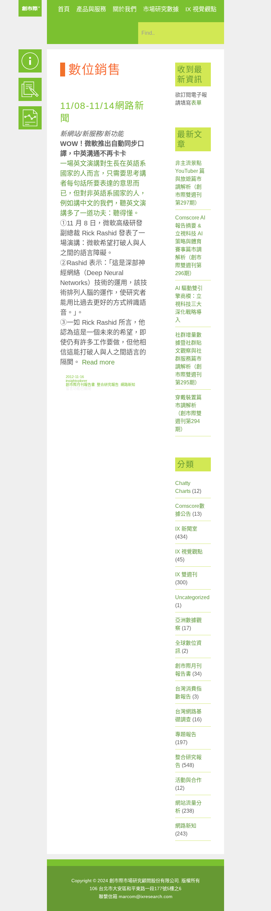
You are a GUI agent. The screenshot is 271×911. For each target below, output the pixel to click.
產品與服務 (91, 9)
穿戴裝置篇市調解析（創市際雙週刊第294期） (188, 413)
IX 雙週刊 (186, 574)
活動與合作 (188, 780)
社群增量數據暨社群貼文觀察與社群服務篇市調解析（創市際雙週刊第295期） (188, 358)
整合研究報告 (108, 385)
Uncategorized (192, 597)
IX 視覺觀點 (200, 9)
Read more (98, 362)
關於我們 (124, 9)
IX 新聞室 (186, 529)
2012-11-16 (75, 377)
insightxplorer (76, 381)
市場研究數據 (161, 9)
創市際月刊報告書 (80, 385)
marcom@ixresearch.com (146, 896)
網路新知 (128, 385)
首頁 (64, 9)
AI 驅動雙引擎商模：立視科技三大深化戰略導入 (189, 304)
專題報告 (185, 734)
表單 (196, 103)
